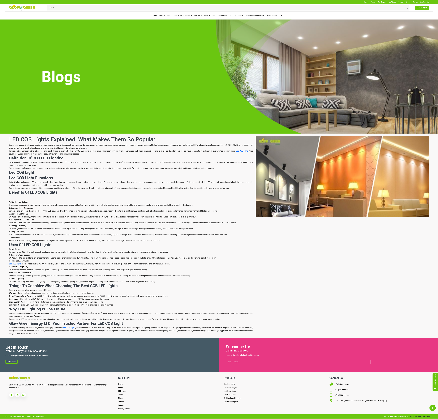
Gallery (415, 2)
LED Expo (392, 2)
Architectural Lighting (254, 15)
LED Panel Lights (201, 15)
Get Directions (12, 362)
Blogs (408, 2)
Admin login (422, 8)
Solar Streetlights (274, 15)
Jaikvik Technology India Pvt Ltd (421, 416)
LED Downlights (218, 15)
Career (401, 2)
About (373, 2)
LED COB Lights (235, 15)
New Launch (158, 15)
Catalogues (382, 2)
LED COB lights (69, 328)
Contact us (424, 2)
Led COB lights (242, 151)
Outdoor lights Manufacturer (178, 15)
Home (366, 2)
